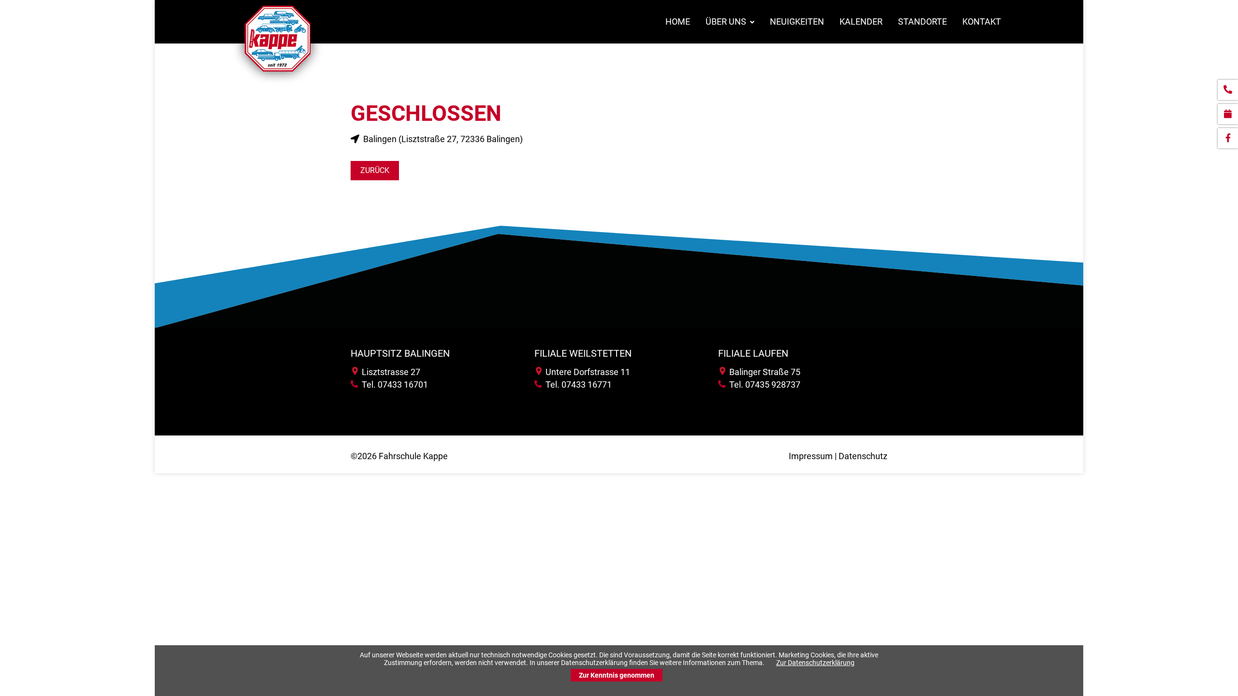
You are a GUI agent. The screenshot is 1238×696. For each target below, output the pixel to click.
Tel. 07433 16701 (393, 384)
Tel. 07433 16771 (577, 384)
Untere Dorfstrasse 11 (586, 372)
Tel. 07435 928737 (762, 384)
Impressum (811, 456)
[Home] (277, 84)
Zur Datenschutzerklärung (815, 663)
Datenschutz (863, 456)
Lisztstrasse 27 (389, 372)
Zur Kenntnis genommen (616, 675)
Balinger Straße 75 (762, 372)
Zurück (374, 170)
